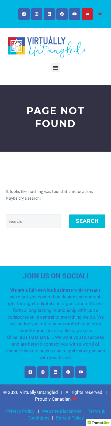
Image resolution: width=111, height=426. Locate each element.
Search (87, 221)
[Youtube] (74, 14)
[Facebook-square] (24, 14)
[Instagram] (36, 14)
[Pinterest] (62, 14)
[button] (55, 67)
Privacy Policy (20, 411)
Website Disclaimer (61, 411)
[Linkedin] (49, 14)
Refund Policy (70, 418)
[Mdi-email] (87, 14)
